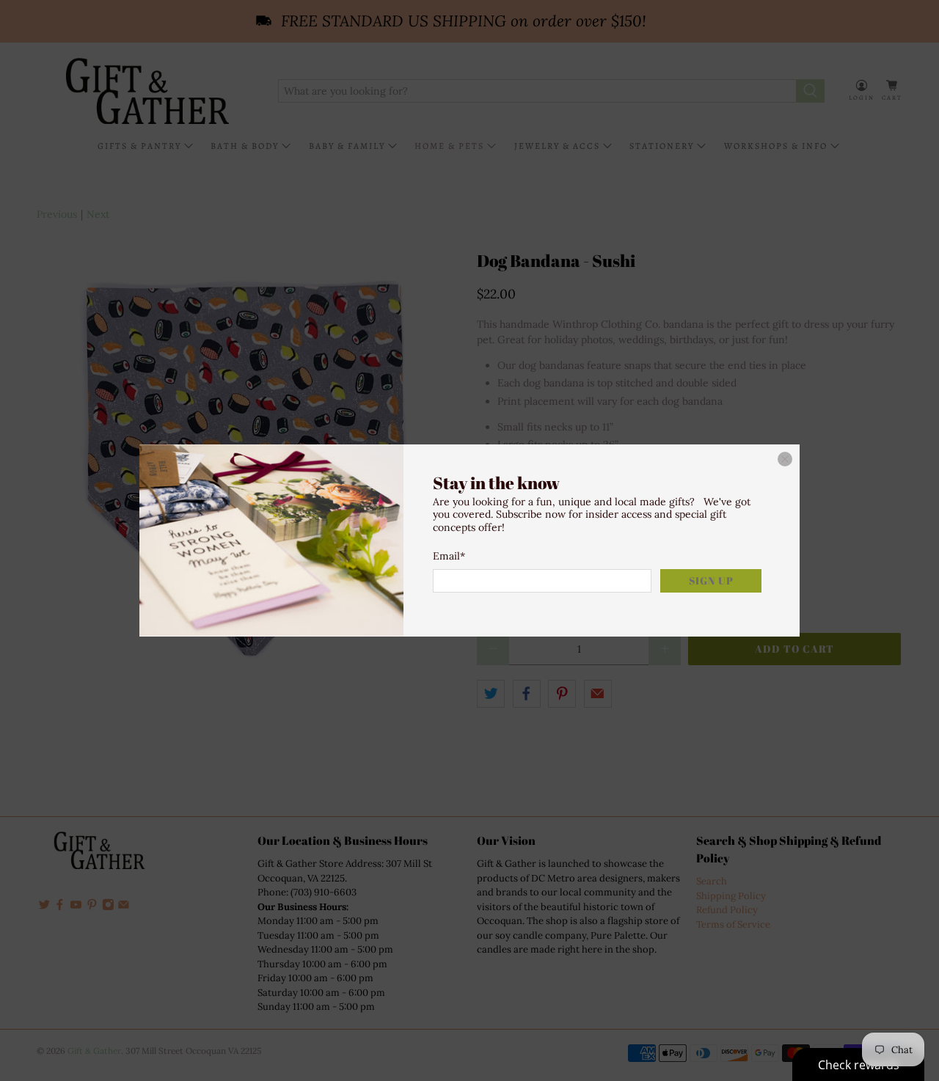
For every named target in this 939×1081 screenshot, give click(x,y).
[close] (785, 459)
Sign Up (711, 580)
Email (449, 556)
